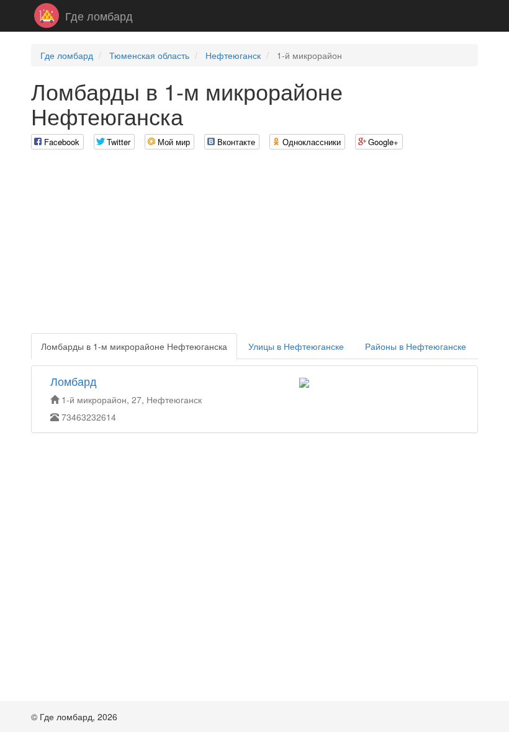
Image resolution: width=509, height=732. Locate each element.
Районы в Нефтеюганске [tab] (415, 346)
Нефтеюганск (233, 55)
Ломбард (73, 381)
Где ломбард (99, 15)
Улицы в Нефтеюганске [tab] (296, 346)
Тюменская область (149, 55)
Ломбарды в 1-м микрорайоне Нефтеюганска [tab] (134, 346)
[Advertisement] (254, 246)
